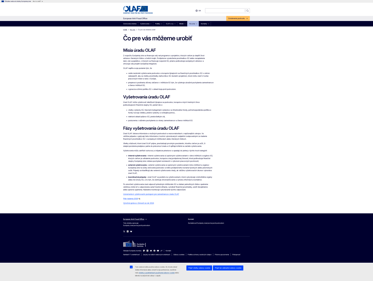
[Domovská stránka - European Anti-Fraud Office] (138, 10)
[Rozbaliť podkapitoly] (151, 23)
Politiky (157, 24)
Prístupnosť (236, 255)
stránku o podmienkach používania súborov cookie (157, 273)
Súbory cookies (178, 255)
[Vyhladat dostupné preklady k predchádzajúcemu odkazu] (139, 199)
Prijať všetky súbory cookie (199, 268)
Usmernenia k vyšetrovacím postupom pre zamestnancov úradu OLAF (151, 194)
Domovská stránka (129, 24)
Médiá (181, 24)
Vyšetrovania (144, 24)
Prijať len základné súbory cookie (228, 268)
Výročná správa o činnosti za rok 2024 (138, 203)
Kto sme (192, 24)
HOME (125, 30)
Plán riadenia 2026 (130, 199)
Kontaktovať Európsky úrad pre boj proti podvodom (206, 223)
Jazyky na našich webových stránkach (156, 255)
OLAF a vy (169, 24)
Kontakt (168, 251)
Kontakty (204, 24)
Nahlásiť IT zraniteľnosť (131, 255)
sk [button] (200, 11)
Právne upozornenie (222, 255)
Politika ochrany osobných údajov (200, 255)
